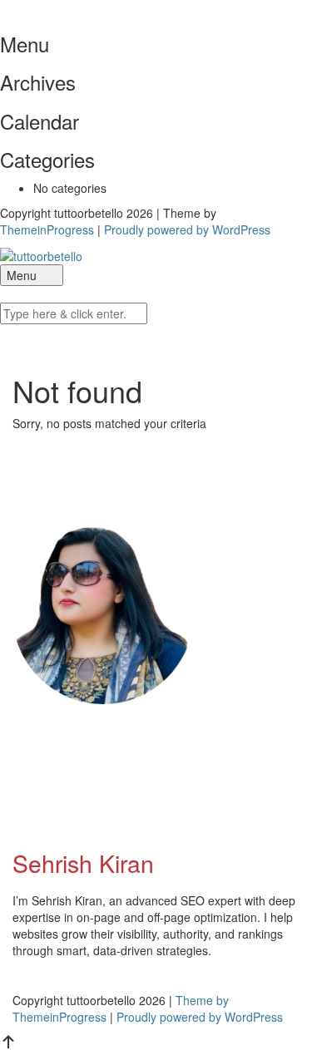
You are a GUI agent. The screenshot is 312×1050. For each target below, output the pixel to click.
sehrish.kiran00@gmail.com (125, 751)
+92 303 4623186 (100, 789)
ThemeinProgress (47, 229)
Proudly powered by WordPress (187, 229)
